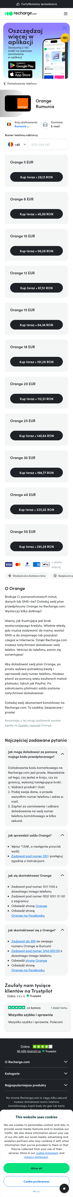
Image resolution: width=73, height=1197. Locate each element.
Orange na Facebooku (28, 915)
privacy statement (36, 1157)
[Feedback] (64, 1188)
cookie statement (47, 1153)
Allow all (36, 1168)
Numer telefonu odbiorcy (21, 135)
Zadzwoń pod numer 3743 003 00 (35, 951)
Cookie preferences (36, 1181)
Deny (36, 1192)
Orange (41, 906)
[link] (21, 65)
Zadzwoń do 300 (23, 941)
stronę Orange (36, 960)
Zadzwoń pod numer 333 (29, 856)
